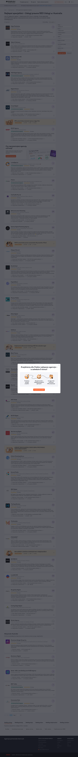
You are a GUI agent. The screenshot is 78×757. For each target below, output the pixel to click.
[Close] (59, 365)
